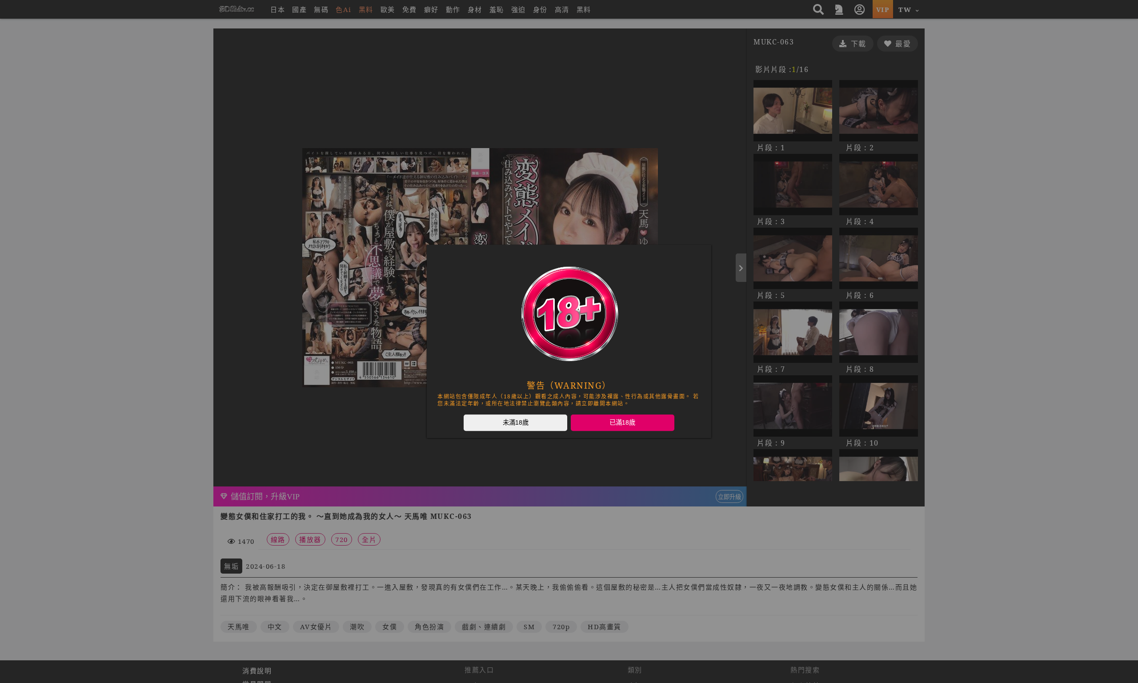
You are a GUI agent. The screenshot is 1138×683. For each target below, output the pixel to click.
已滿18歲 (622, 422)
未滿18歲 (516, 422)
